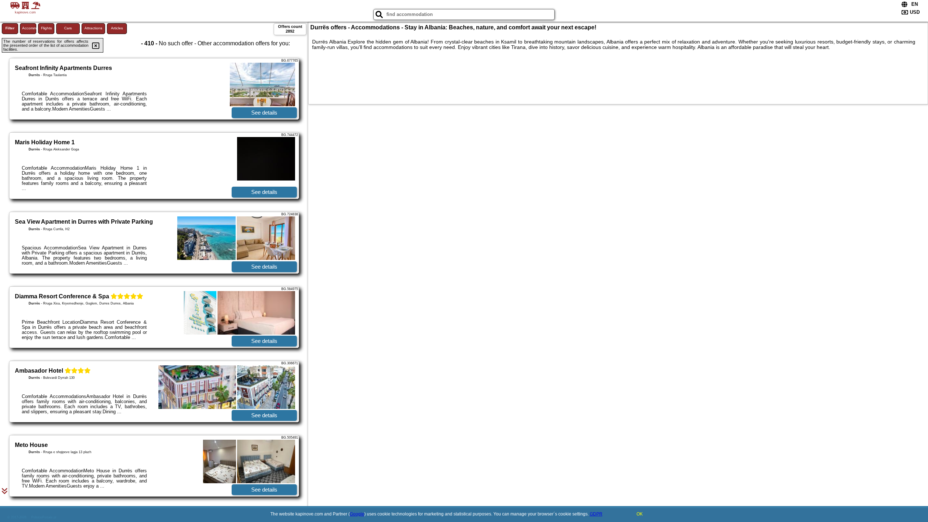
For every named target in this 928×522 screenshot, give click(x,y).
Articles (117, 28)
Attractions (93, 28)
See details (264, 112)
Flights (46, 28)
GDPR (596, 514)
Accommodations (29, 28)
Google (357, 514)
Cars (68, 28)
